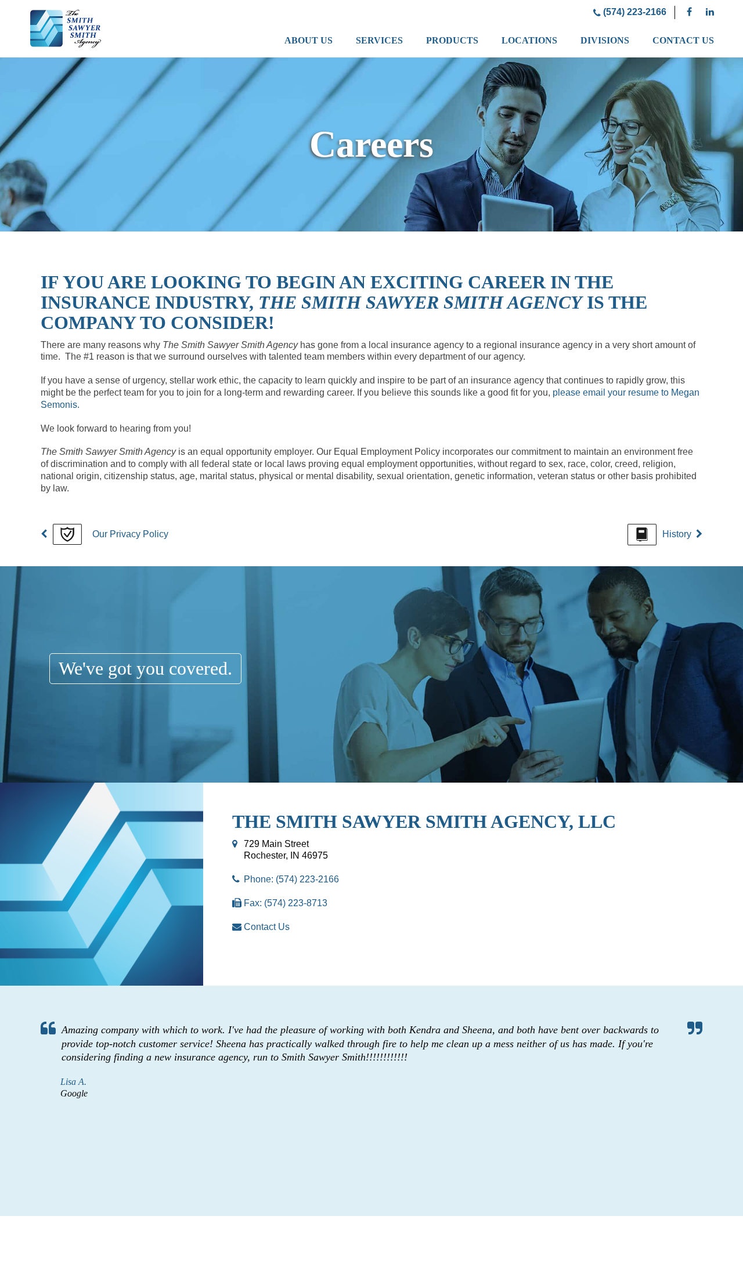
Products (452, 40)
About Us (308, 40)
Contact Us (683, 40)
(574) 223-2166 (633, 12)
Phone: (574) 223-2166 (291, 879)
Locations (529, 40)
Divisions (604, 40)
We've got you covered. (145, 668)
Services (379, 40)
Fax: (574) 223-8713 (285, 903)
